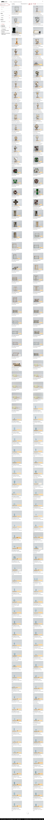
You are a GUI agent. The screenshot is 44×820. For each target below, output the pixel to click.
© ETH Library (3, 819)
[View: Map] (35, 4)
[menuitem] (35, 4)
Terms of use (35, 819)
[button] (42, 1)
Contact (39, 819)
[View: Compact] (31, 4)
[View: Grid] (29, 4)
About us (31, 819)
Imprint (14, 819)
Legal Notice (19, 819)
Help (42, 819)
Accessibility (26, 819)
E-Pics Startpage (10, 819)
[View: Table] (33, 4)
